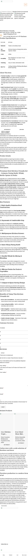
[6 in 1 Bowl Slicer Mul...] (21, 420)
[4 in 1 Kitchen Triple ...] (7, 420)
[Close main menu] (1, 1)
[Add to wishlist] (1, 428)
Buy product (7, 129)
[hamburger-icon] (25, 4)
